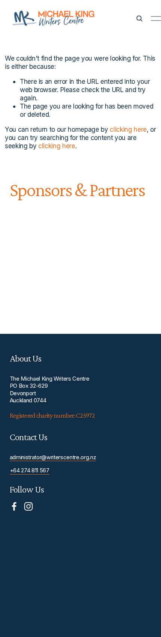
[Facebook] (14, 506)
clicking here (128, 129)
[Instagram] (28, 506)
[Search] (139, 18)
